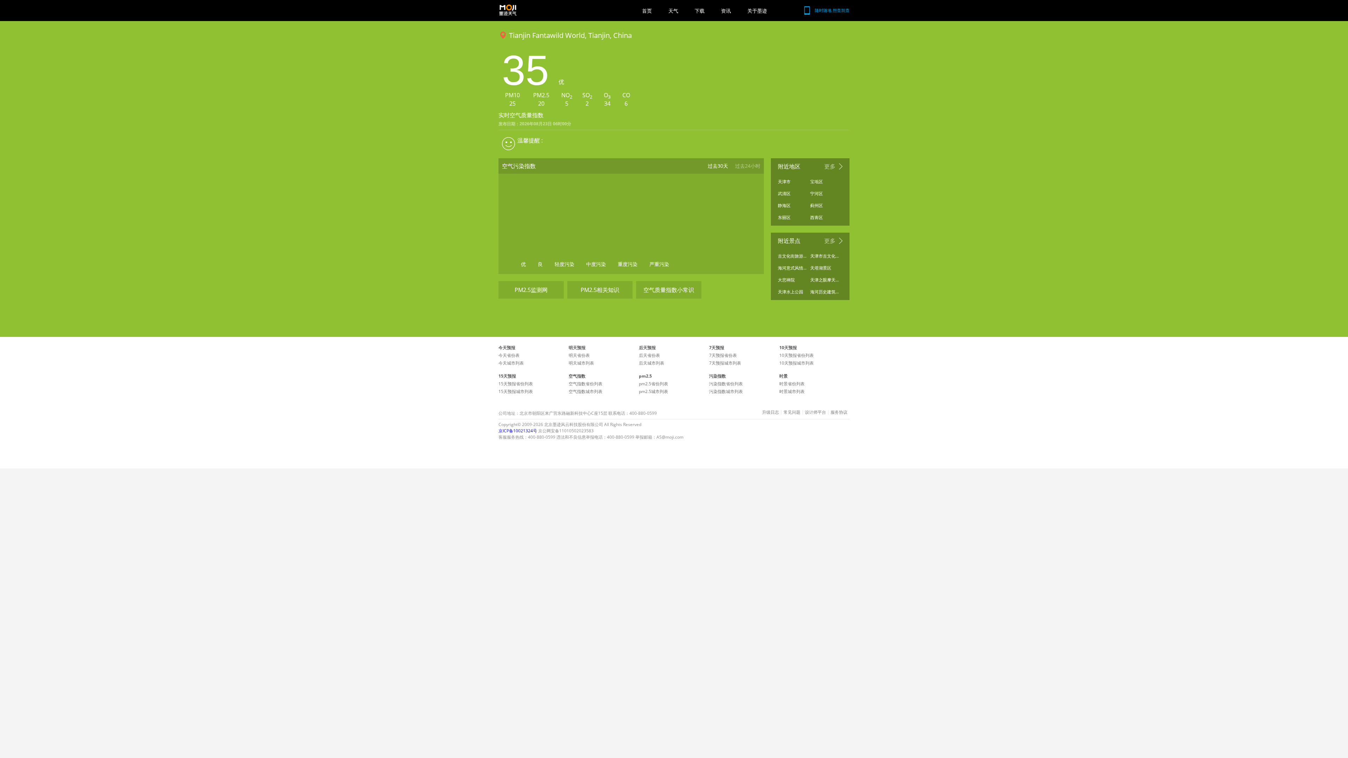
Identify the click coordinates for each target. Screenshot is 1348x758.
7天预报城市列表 (725, 363)
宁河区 (816, 194)
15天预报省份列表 (515, 384)
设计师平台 (815, 412)
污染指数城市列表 (726, 391)
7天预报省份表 (723, 355)
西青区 (816, 217)
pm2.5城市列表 (653, 391)
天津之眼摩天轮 (824, 280)
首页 (647, 10)
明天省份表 (579, 355)
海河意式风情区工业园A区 (792, 268)
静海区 (784, 205)
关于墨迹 (757, 10)
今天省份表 (509, 355)
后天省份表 (649, 355)
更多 (829, 166)
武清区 (784, 194)
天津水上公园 (790, 292)
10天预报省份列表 (796, 355)
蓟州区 (816, 205)
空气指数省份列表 (585, 384)
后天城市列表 (651, 363)
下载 (700, 10)
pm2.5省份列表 (653, 384)
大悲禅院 (786, 280)
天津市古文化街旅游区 (824, 256)
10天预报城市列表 (796, 363)
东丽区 (784, 217)
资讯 (726, 10)
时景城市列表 (792, 391)
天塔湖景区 (820, 268)
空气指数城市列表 (585, 391)
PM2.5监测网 (531, 290)
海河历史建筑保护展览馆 (824, 292)
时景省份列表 (792, 384)
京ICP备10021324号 (517, 431)
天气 (673, 10)
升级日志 (770, 412)
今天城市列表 (511, 363)
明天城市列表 (581, 363)
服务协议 (839, 412)
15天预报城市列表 (515, 391)
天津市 (784, 182)
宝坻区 (816, 182)
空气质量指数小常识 (668, 290)
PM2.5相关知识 (600, 290)
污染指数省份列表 (726, 384)
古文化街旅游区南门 (792, 256)
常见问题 (792, 412)
